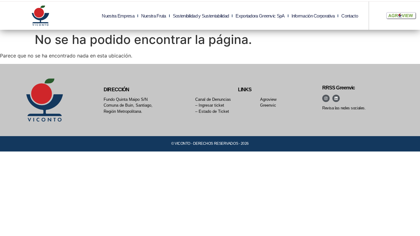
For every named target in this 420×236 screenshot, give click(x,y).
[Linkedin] (336, 98)
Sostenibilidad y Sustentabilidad (201, 15)
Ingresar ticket (211, 105)
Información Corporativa (313, 15)
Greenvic (268, 105)
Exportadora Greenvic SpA (260, 15)
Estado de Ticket (214, 111)
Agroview (268, 99)
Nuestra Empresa (118, 15)
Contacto (349, 15)
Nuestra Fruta (153, 15)
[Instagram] (326, 98)
